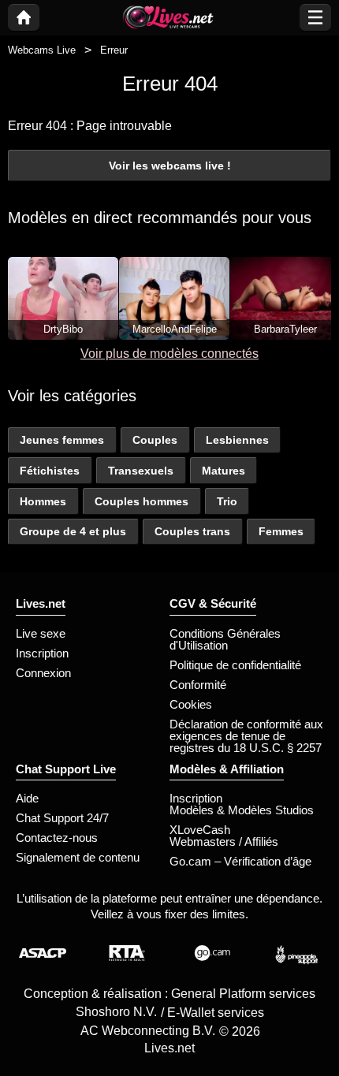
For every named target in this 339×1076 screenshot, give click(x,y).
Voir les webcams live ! (170, 165)
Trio (227, 501)
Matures (223, 470)
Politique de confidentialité (235, 665)
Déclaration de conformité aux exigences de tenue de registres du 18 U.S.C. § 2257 (246, 735)
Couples (154, 440)
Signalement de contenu (78, 857)
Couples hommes (141, 501)
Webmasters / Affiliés (224, 841)
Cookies (191, 704)
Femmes (281, 531)
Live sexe (40, 633)
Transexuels (140, 470)
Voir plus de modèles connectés (169, 353)
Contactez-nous (57, 837)
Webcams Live (42, 50)
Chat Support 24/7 (62, 818)
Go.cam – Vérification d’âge (240, 861)
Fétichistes (50, 470)
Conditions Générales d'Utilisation (225, 639)
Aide (27, 798)
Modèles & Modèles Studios (242, 810)
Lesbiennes (237, 440)
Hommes (43, 501)
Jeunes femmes (62, 440)
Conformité (198, 684)
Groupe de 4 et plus (73, 531)
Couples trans (192, 531)
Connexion (43, 672)
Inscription (42, 653)
